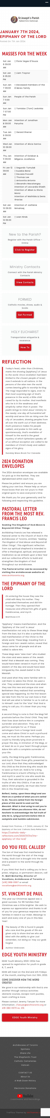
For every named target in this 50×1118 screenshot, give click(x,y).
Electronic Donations (25, 1088)
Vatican (25, 1065)
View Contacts (25, 282)
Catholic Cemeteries (25, 1061)
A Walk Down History (25, 1080)
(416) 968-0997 (10, 882)
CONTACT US (25, 1072)
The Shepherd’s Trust (25, 1057)
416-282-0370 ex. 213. (13, 1008)
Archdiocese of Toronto (25, 1045)
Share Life (25, 1053)
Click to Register (25, 250)
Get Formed (25, 315)
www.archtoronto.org (13, 575)
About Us (25, 1076)
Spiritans (25, 1049)
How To (25, 347)
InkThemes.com (35, 1112)
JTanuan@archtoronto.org (30, 1005)
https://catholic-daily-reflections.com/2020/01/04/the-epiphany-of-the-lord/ (20, 835)
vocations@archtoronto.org (16, 885)
